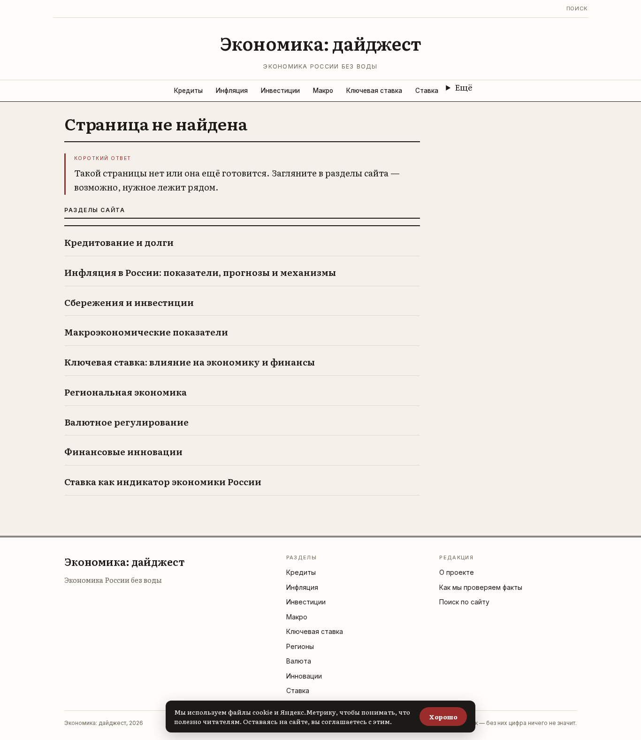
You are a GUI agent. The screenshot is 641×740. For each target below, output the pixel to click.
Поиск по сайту (464, 602)
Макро (323, 90)
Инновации (304, 676)
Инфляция (232, 90)
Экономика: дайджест (320, 43)
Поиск (577, 8)
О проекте (456, 572)
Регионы (300, 646)
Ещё (464, 87)
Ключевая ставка (374, 90)
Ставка (426, 90)
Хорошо (443, 716)
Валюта (298, 661)
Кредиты (188, 90)
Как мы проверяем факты (480, 587)
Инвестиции (280, 90)
